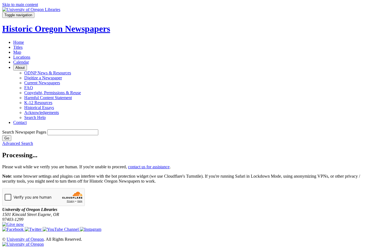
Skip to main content (20, 4)
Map (17, 52)
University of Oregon (25, 239)
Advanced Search (17, 143)
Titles (18, 47)
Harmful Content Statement (48, 97)
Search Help (35, 117)
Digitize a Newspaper (43, 77)
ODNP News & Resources (47, 73)
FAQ (28, 87)
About (20, 68)
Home (18, 42)
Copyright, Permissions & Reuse (52, 92)
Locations (21, 57)
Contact (20, 122)
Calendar (21, 62)
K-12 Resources (38, 102)
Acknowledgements (41, 112)
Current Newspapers (42, 82)
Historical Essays (39, 107)
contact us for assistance (149, 166)
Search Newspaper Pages (24, 132)
